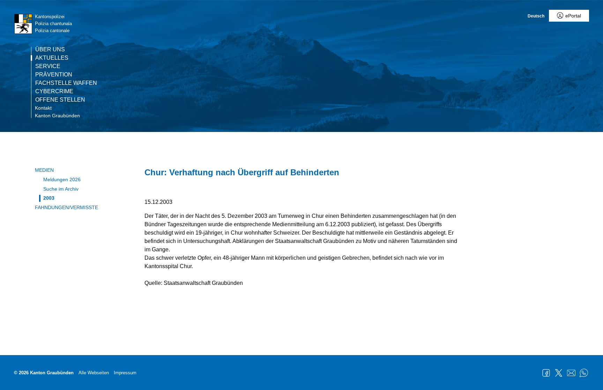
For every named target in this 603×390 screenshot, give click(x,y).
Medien (44, 170)
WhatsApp (584, 373)
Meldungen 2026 (62, 179)
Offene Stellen (60, 100)
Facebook (546, 373)
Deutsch (536, 16)
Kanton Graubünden (57, 115)
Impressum (125, 372)
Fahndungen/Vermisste (66, 207)
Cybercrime (54, 91)
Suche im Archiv (61, 189)
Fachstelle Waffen (66, 83)
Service (47, 66)
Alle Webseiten (94, 372)
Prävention (53, 75)
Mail (571, 373)
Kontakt (43, 107)
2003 (48, 198)
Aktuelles (51, 58)
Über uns (50, 49)
